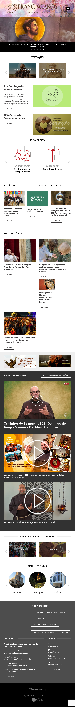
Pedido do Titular (39, 618)
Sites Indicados (55, 669)
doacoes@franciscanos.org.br (16, 665)
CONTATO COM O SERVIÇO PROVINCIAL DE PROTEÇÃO (50, 632)
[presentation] (6, 72)
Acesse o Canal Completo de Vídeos (56, 375)
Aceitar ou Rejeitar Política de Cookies (51, 612)
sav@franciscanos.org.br (14, 672)
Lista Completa (41, 185)
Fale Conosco (11, 676)
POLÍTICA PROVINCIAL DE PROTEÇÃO (45, 624)
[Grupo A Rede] (37, 700)
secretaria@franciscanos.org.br (16, 653)
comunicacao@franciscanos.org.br (18, 659)
